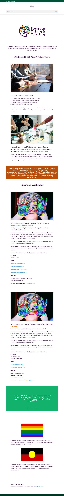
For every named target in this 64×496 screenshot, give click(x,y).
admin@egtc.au (40, 486)
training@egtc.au (30, 283)
